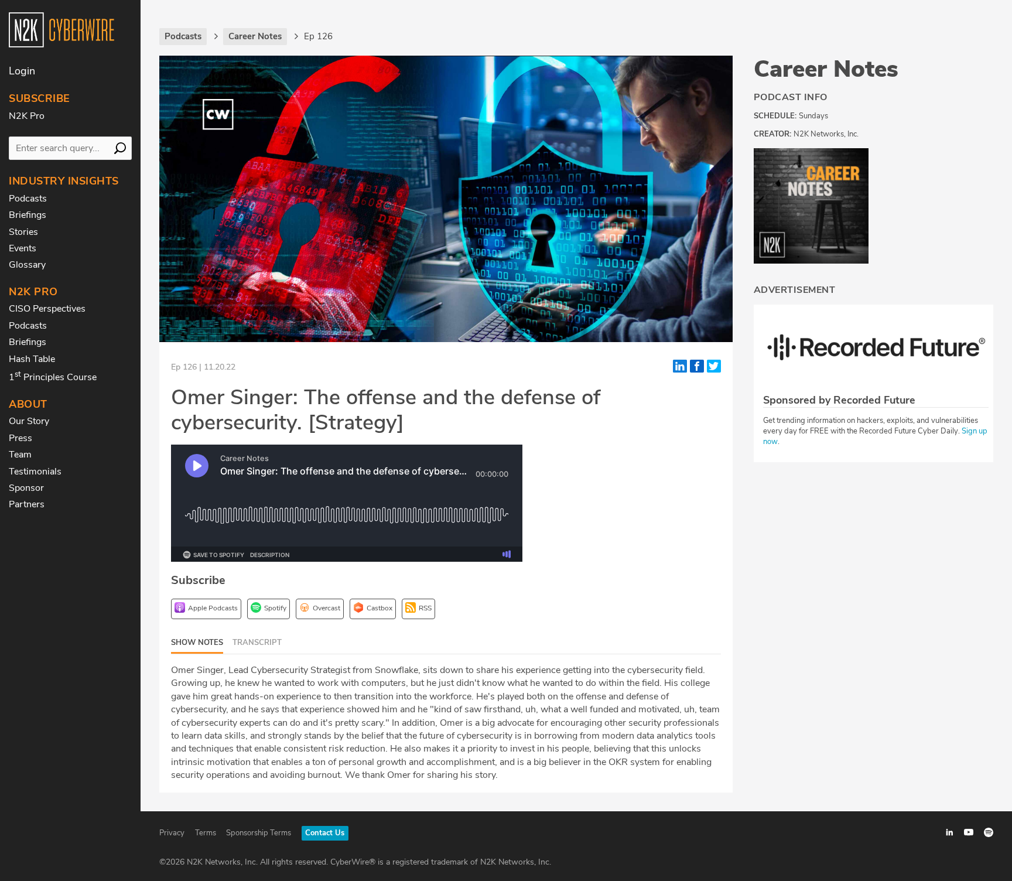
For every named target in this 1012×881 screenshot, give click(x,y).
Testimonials (35, 471)
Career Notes (826, 69)
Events (22, 248)
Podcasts (28, 198)
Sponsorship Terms (258, 833)
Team (20, 454)
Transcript (257, 642)
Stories (23, 232)
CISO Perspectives (47, 308)
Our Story (29, 421)
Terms (205, 833)
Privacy (171, 833)
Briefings (27, 215)
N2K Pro (27, 116)
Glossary (27, 264)
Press (20, 438)
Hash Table (32, 359)
